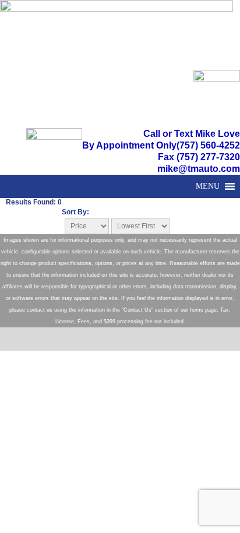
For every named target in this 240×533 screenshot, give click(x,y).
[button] (208, 186)
